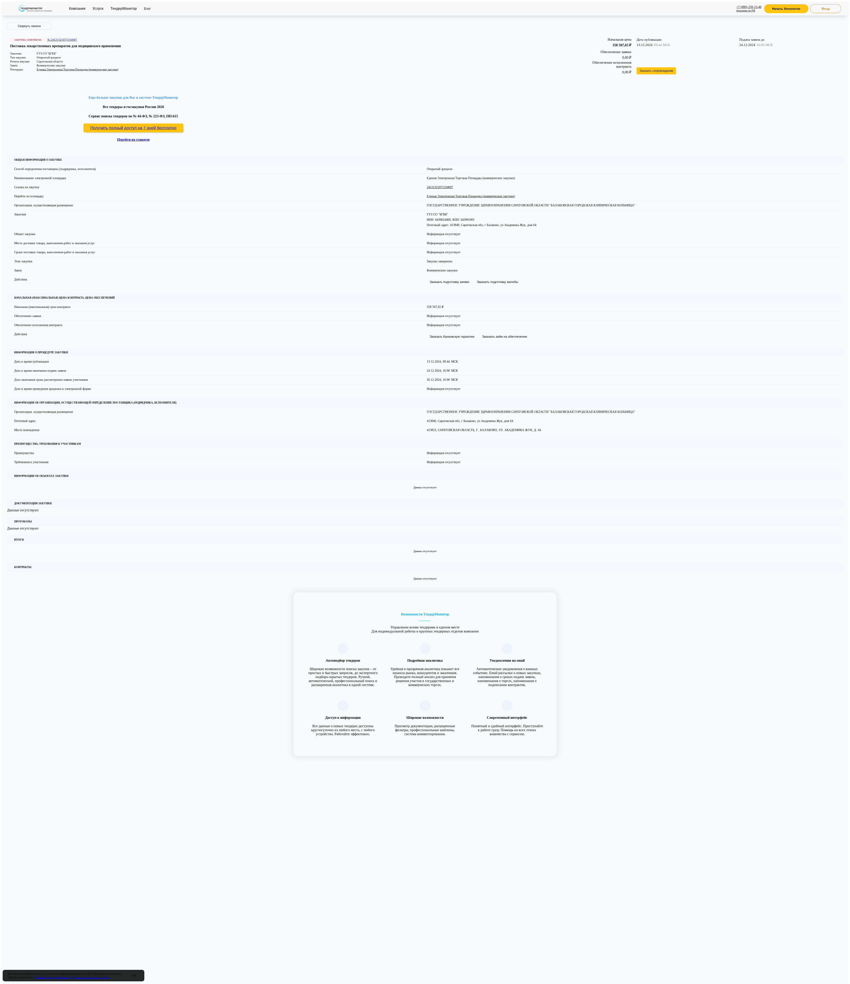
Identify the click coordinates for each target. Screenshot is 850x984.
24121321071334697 (440, 187)
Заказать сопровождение (656, 70)
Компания (77, 8)
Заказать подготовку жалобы (497, 282)
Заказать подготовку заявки (449, 282)
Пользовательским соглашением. (91, 977)
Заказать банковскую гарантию (452, 336)
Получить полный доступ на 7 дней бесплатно (133, 128)
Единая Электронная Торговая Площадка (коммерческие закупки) (77, 69)
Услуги (98, 8)
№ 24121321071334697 (62, 39)
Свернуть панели (29, 26)
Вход (826, 8)
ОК (134, 975)
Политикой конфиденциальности (53, 977)
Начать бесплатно (786, 8)
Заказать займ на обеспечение (504, 336)
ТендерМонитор (123, 8)
